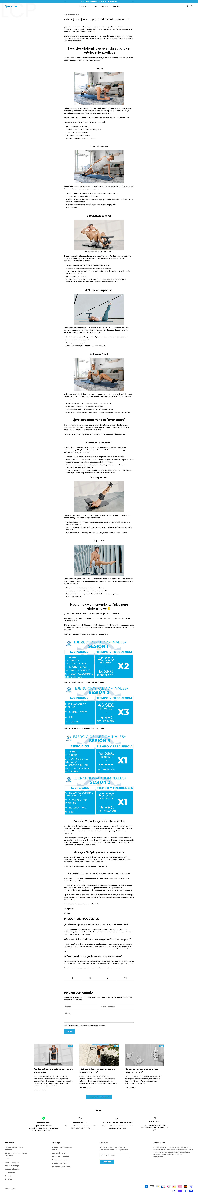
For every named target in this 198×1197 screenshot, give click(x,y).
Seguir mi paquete (12, 1162)
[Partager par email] (125, 978)
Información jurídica (59, 1153)
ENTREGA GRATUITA (80, 1123)
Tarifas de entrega (12, 1166)
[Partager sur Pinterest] (108, 978)
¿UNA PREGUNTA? (43, 1122)
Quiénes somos (10, 1172)
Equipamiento (84, 6)
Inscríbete (107, 1162)
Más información (40, 1090)
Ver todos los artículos (99, 1097)
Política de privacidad (110, 997)
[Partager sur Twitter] (90, 978)
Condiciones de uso (59, 1163)
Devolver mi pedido (12, 1169)
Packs (95, 6)
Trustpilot (99, 1110)
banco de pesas (107, 252)
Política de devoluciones (61, 1167)
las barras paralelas (88, 588)
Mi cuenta (8, 1159)
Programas (105, 6)
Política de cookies (59, 1160)
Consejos (116, 6)
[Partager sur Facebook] (72, 978)
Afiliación (8, 1176)
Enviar (69, 1031)
